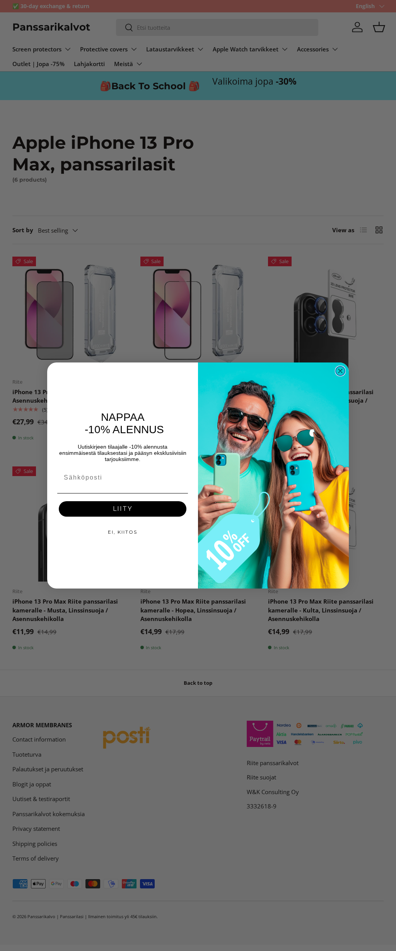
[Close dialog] (340, 371)
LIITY (122, 508)
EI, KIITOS (122, 532)
